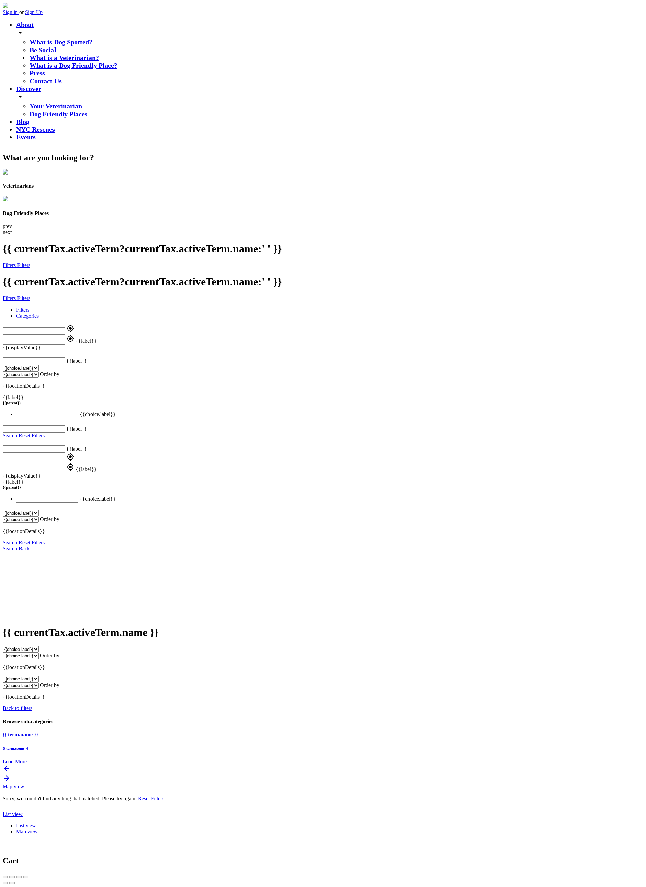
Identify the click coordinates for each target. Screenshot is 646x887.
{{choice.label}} (98, 414)
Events (26, 137)
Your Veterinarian (56, 106)
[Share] (12, 877)
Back (24, 548)
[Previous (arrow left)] (5, 883)
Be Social (43, 50)
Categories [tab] (27, 316)
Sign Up (34, 12)
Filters (10, 265)
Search (10, 435)
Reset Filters (32, 435)
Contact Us (46, 81)
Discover (28, 88)
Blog (22, 121)
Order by (49, 374)
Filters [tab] (22, 310)
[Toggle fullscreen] (19, 877)
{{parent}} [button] (12, 403)
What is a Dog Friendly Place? (73, 65)
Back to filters (17, 708)
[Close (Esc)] (5, 877)
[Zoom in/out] (25, 877)
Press (37, 73)
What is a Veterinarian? (64, 57)
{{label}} (86, 341)
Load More (15, 761)
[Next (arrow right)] (12, 883)
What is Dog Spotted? (61, 42)
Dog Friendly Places (58, 114)
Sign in (11, 12)
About (25, 24)
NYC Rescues (35, 129)
